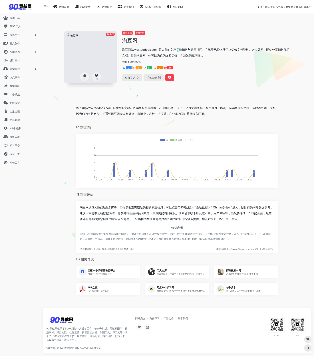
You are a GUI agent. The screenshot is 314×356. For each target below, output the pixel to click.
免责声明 (154, 318)
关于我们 (183, 318)
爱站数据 (202, 207)
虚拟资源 (127, 33)
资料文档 (140, 33)
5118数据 (185, 207)
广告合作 (169, 318)
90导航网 (70, 347)
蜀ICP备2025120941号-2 (87, 347)
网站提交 (140, 318)
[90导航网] (61, 321)
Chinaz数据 (220, 207)
